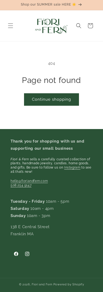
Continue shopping (51, 99)
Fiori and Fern (42, 284)
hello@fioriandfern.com (29, 181)
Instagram (72, 167)
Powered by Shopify (68, 284)
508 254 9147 (21, 185)
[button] (10, 26)
